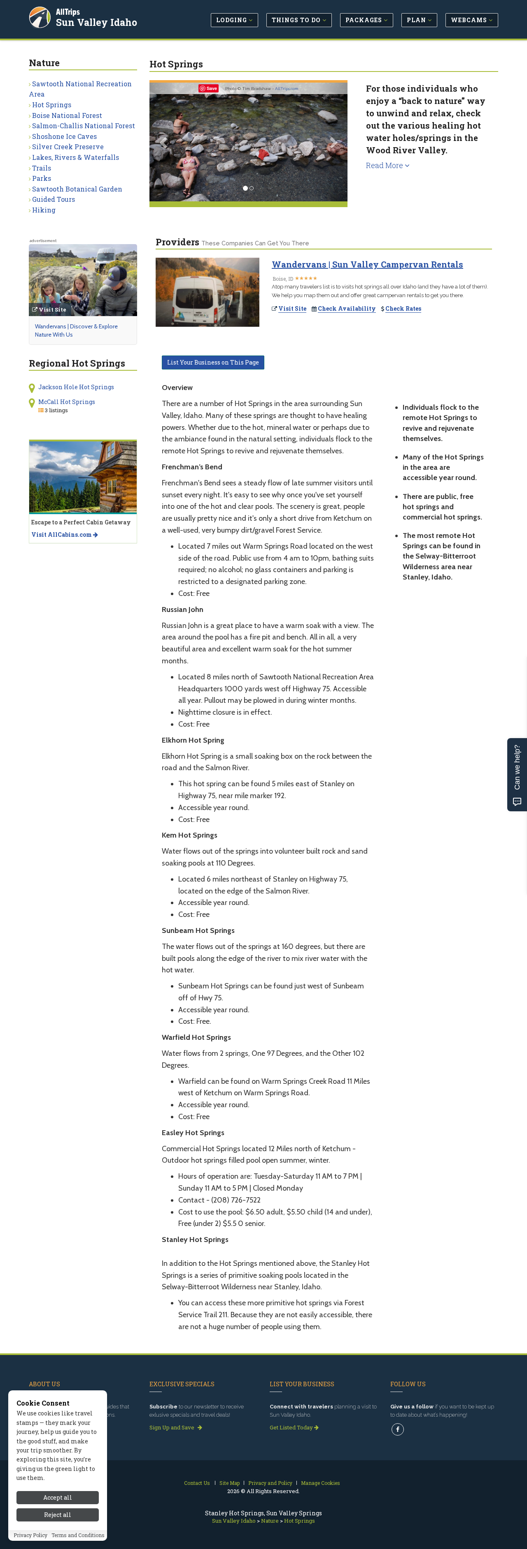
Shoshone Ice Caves (64, 136)
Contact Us (197, 1483)
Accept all (57, 1497)
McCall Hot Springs (66, 402)
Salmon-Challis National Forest (83, 125)
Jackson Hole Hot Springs (76, 387)
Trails (41, 168)
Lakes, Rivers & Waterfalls (75, 157)
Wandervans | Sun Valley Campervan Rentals (367, 264)
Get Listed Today (292, 1427)
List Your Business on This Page (213, 362)
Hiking (44, 209)
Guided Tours (53, 199)
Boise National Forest (67, 115)
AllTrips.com (286, 88)
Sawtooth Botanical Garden (77, 189)
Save (212, 88)
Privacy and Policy (270, 1483)
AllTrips (68, 11)
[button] (164, 142)
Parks (41, 178)
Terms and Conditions (78, 1535)
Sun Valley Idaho (96, 22)
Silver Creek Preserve (68, 146)
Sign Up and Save (172, 1427)
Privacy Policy (30, 1535)
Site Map (229, 1483)
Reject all (57, 1515)
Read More (385, 165)
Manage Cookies (320, 1483)
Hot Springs (51, 104)
